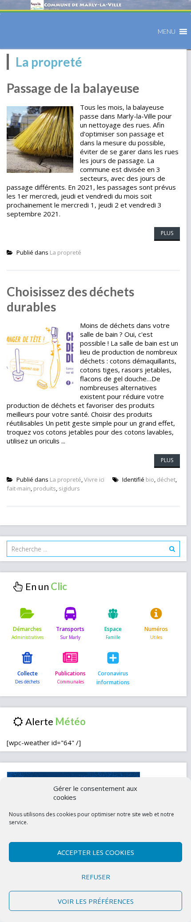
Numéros (156, 629)
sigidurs (69, 488)
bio (150, 479)
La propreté (65, 252)
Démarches (27, 629)
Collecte (27, 673)
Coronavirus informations (113, 678)
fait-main (19, 488)
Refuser (95, 876)
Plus (167, 233)
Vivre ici (94, 479)
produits (44, 488)
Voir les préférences (96, 901)
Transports (70, 629)
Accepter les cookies (95, 852)
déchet (166, 479)
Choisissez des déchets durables (70, 299)
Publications (70, 673)
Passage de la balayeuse (73, 88)
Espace (113, 629)
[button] (166, 31)
